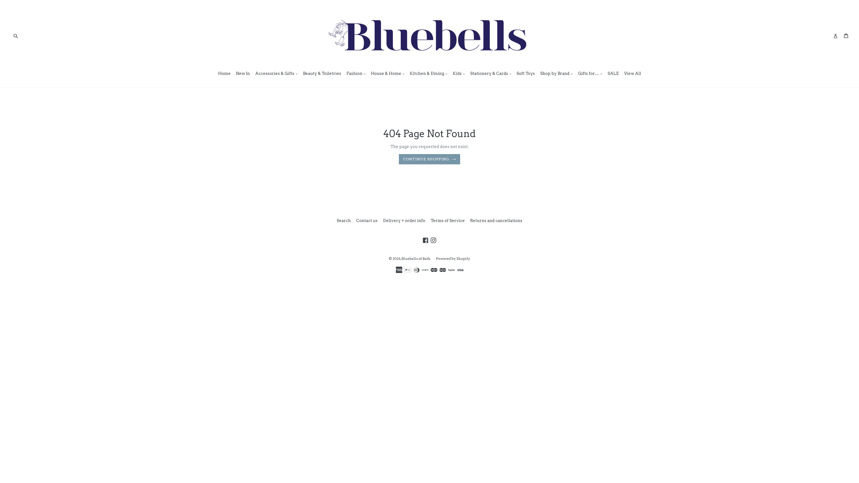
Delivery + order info (404, 220)
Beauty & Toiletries (322, 73)
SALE (613, 73)
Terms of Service (448, 220)
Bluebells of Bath (416, 259)
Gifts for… (591, 73)
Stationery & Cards (491, 73)
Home (224, 73)
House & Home (389, 73)
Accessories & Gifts (277, 73)
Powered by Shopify (453, 259)
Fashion (357, 73)
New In (243, 73)
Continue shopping (426, 159)
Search (344, 220)
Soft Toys (526, 73)
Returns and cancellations (496, 220)
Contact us (367, 220)
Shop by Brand (557, 73)
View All (632, 73)
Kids (460, 73)
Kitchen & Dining (430, 73)
